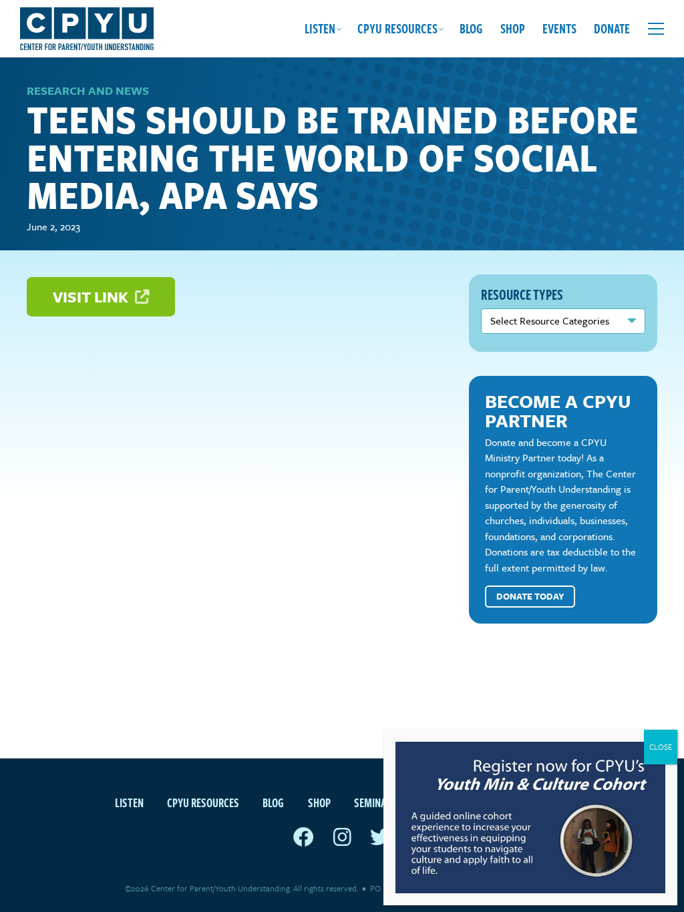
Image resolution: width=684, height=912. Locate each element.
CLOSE (660, 746)
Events (559, 28)
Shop (512, 28)
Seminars (375, 802)
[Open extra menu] (656, 29)
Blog (471, 28)
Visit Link (92, 297)
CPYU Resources (397, 28)
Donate (612, 28)
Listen (320, 28)
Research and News (88, 90)
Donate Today (530, 596)
